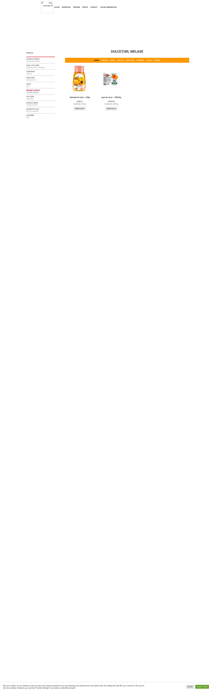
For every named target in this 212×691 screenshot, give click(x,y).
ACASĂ (57, 7)
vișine (149, 60)
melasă (157, 60)
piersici (120, 60)
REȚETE (85, 7)
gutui (113, 60)
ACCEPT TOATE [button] (202, 687)
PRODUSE (76, 7)
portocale (130, 60)
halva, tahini (31, 79)
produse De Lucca (32, 110)
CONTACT (94, 7)
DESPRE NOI (66, 7)
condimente (30, 72)
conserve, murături (33, 60)
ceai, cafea (30, 97)
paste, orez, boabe (35, 66)
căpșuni (104, 60)
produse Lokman (32, 104)
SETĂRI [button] (190, 687)
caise (96, 60)
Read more (79, 108)
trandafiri (140, 60)
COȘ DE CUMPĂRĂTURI (108, 7)
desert (28, 85)
